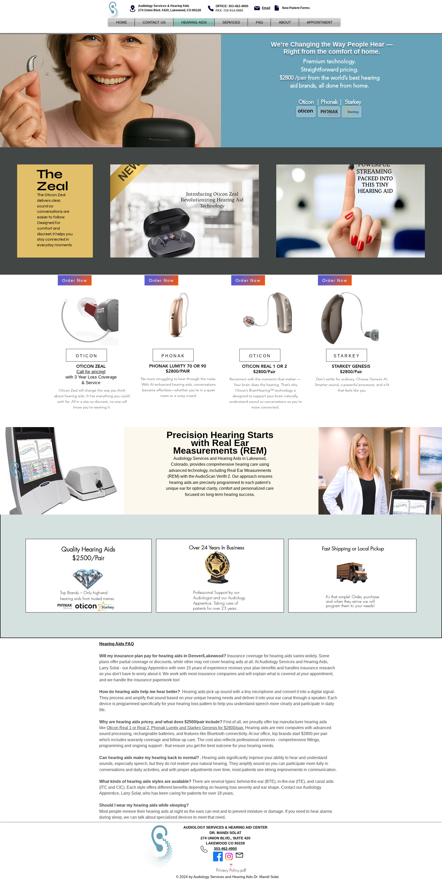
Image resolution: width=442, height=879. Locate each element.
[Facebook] (218, 856)
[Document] (276, 8)
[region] (91, 344)
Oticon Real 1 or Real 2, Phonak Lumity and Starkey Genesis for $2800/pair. (175, 728)
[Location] (132, 9)
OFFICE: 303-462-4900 (232, 6)
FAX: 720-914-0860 (229, 10)
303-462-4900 (225, 849)
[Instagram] (229, 856)
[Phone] (210, 8)
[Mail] (257, 8)
